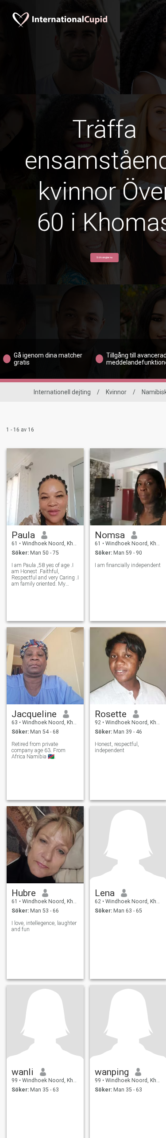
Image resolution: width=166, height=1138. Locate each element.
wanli (23, 1072)
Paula (23, 535)
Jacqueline (34, 714)
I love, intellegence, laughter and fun (44, 926)
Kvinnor (116, 392)
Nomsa (110, 535)
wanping (112, 1072)
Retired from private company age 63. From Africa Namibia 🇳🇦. (39, 750)
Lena (105, 893)
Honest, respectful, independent (117, 747)
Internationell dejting (62, 392)
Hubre (24, 893)
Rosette (111, 714)
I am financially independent (128, 565)
